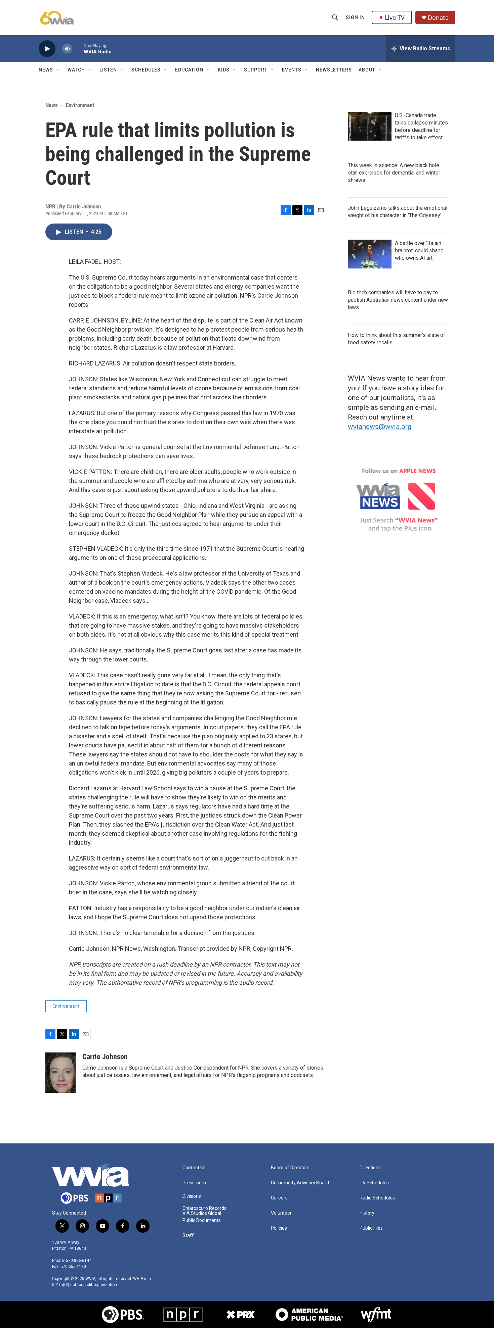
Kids (224, 69)
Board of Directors (290, 1167)
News (46, 69)
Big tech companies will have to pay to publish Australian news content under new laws (398, 299)
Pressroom (194, 1182)
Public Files (371, 1228)
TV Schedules (374, 1182)
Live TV (395, 17)
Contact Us (194, 1167)
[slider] (78, 48)
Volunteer (281, 1213)
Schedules (146, 69)
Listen (108, 69)
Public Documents (201, 1220)
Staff (188, 1235)
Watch (76, 69)
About (367, 69)
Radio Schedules (377, 1197)
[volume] (67, 48)
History (367, 1213)
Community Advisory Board (300, 1182)
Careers (279, 1197)
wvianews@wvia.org (379, 427)
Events (291, 69)
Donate (438, 17)
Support (255, 69)
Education (189, 69)
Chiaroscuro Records (204, 1208)
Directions (370, 1167)
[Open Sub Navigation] (58, 69)
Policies (279, 1228)
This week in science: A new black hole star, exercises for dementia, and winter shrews (394, 172)
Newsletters (334, 69)
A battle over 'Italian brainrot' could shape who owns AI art (419, 250)
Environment (80, 105)
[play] (47, 49)
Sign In (355, 17)
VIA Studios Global (201, 1213)
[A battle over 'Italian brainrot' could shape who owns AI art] (370, 254)
